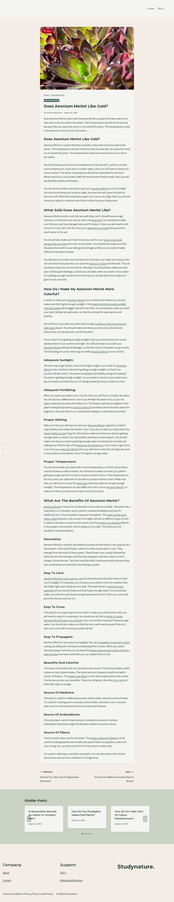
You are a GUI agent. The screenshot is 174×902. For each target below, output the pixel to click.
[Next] (145, 819)
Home (150, 8)
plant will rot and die (98, 228)
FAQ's (63, 872)
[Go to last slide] (29, 819)
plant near (81, 483)
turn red (118, 680)
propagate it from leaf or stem (114, 642)
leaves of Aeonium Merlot (103, 738)
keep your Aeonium (111, 522)
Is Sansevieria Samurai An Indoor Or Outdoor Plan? (42, 815)
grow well (97, 220)
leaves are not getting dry (90, 445)
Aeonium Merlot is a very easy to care (63, 578)
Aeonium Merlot (100, 188)
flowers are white (77, 676)
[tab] (82, 833)
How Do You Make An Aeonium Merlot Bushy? (114, 777)
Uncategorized (51, 100)
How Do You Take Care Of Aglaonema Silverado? (59, 777)
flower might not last (55, 433)
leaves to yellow (98, 263)
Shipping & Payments (71, 880)
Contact (7, 880)
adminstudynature (54, 112)
